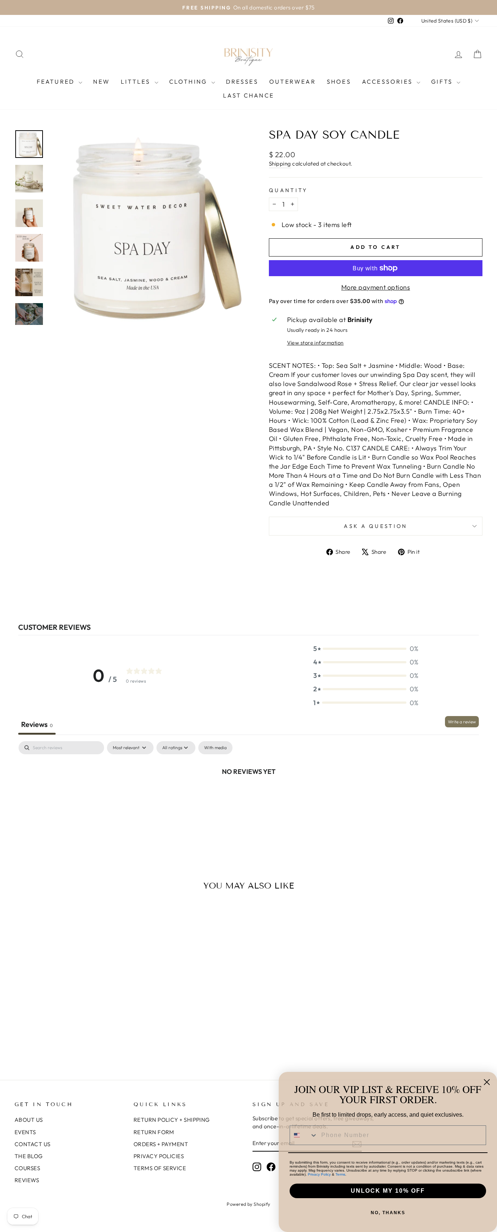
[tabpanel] (248, 796)
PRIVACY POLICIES (159, 1156)
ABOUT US (29, 1119)
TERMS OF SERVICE (160, 1168)
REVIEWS (27, 1180)
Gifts (443, 81)
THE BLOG (29, 1156)
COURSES (27, 1168)
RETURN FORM (154, 1132)
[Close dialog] (486, 1082)
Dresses (242, 81)
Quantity (288, 190)
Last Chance (248, 95)
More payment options (375, 287)
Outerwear (292, 81)
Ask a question (375, 526)
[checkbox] (215, 747)
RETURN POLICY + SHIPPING (172, 1119)
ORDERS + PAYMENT (161, 1144)
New (101, 81)
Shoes (339, 81)
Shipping (280, 163)
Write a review (462, 721)
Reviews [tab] (37, 724)
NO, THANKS (388, 1212)
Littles (137, 81)
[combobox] (304, 1135)
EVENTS (25, 1132)
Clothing (189, 81)
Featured (57, 81)
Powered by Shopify (248, 1204)
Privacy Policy (319, 1174)
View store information (315, 342)
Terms (340, 1174)
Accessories (388, 81)
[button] (366, 648)
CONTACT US (33, 1144)
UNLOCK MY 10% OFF (388, 1191)
